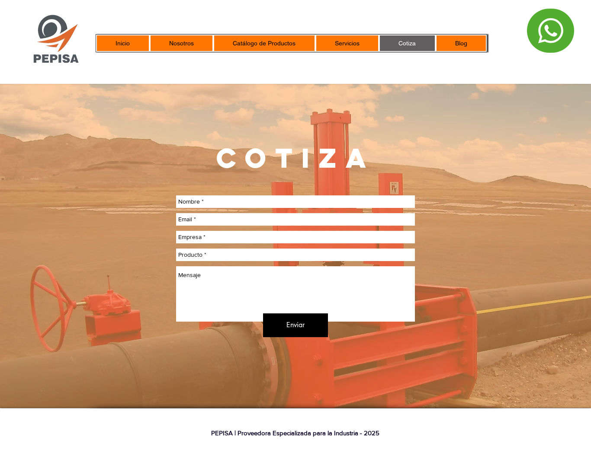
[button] (264, 43)
